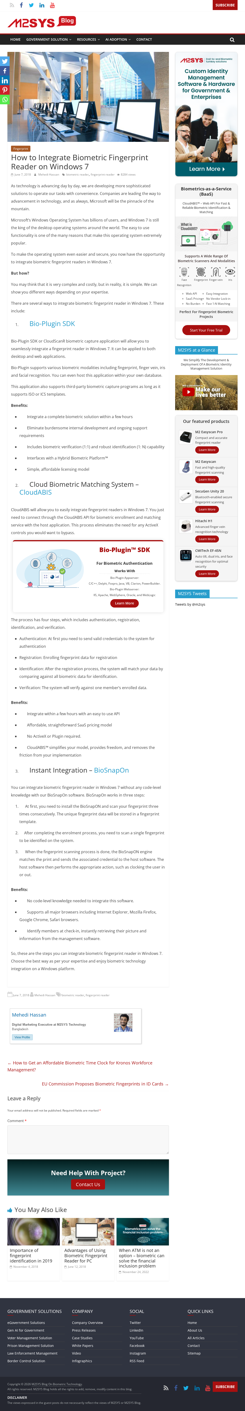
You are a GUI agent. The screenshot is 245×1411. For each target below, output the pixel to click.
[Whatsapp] (5, 99)
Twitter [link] (135, 1322)
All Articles (196, 1338)
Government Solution (47, 39)
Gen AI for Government (25, 1330)
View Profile (22, 1037)
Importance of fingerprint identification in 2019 (31, 1255)
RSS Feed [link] (137, 1361)
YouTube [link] (137, 1338)
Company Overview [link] (87, 1322)
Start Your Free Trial (206, 330)
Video (76, 1353)
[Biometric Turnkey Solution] (206, 55)
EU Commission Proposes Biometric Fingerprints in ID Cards (105, 1084)
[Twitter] (5, 61)
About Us (195, 1330)
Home (15, 39)
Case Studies (82, 1338)
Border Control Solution (26, 1361)
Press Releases (84, 1330)
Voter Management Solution (29, 1338)
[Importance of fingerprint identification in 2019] (33, 1220)
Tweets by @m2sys (190, 604)
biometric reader (77, 174)
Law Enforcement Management (32, 1353)
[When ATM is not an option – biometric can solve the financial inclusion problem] (143, 1220)
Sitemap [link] (194, 1353)
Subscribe (225, 5)
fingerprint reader (103, 174)
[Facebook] (5, 71)
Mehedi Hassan (49, 174)
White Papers (82, 1345)
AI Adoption (116, 39)
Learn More (124, 603)
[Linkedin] (5, 80)
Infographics (82, 1361)
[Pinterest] (5, 90)
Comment (17, 1120)
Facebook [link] (137, 1345)
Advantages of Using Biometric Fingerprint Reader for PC (85, 1255)
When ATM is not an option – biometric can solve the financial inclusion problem (141, 1258)
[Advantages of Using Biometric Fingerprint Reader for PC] (88, 1220)
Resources (86, 39)
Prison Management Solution (30, 1345)
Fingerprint (20, 149)
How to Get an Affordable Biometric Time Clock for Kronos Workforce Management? (79, 1066)
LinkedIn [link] (136, 1330)
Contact (144, 39)
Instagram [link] (138, 1353)
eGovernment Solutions (26, 1322)
